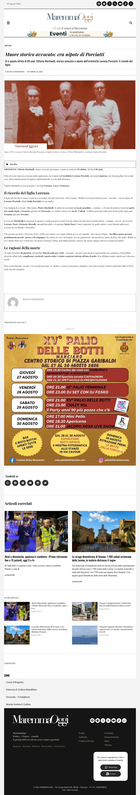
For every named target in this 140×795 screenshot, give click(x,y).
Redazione (17, 746)
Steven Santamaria (33, 299)
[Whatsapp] (131, 3)
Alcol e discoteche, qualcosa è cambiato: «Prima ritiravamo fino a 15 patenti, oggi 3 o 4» (36, 558)
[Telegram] (104, 3)
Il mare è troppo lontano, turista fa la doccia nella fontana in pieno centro (115, 604)
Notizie (8, 46)
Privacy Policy (47, 746)
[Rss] (115, 3)
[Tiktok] (125, 3)
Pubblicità (36, 746)
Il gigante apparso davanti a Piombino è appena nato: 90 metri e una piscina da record (116, 629)
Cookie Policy (59, 746)
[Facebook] (99, 3)
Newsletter (26, 746)
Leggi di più (10, 575)
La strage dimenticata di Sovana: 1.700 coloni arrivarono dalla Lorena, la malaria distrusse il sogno (101, 558)
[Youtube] (120, 3)
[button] (8, 483)
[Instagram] (109, 3)
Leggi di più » (36, 611)
